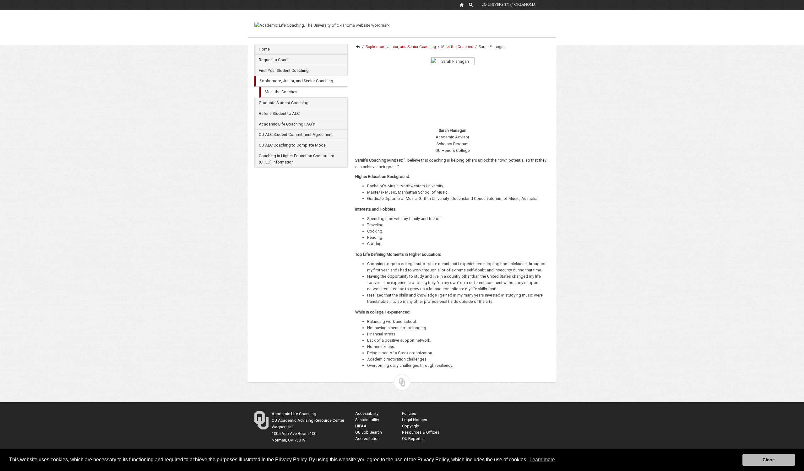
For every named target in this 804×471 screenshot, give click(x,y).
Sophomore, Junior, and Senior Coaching (296, 80)
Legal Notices (414, 419)
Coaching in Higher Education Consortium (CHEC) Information (296, 158)
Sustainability (367, 419)
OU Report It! (413, 438)
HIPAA (361, 426)
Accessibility (366, 413)
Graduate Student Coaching (283, 102)
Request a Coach (274, 59)
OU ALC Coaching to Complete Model (293, 145)
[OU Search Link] (471, 4)
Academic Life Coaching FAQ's (287, 124)
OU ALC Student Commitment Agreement (296, 134)
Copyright (411, 426)
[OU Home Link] (461, 4)
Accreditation (367, 438)
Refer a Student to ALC (279, 113)
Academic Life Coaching (357, 47)
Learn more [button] (542, 459)
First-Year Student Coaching (284, 70)
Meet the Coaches (281, 91)
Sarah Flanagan (492, 47)
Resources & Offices (420, 432)
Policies (409, 413)
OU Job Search (368, 432)
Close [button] (769, 459)
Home (264, 49)
